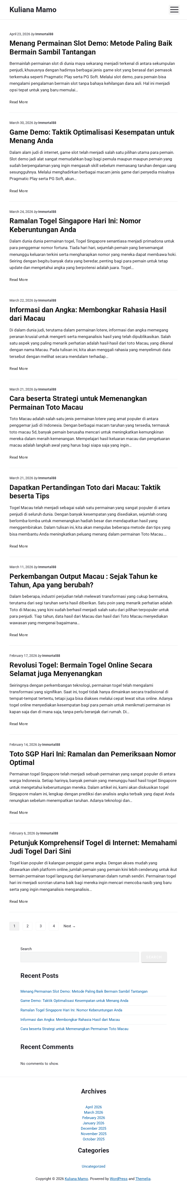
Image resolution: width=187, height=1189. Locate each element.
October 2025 (93, 1139)
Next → (70, 926)
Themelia (142, 1179)
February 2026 (93, 1118)
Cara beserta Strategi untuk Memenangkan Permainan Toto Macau (78, 402)
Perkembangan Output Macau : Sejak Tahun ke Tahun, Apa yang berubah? (83, 580)
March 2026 (93, 1112)
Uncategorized (93, 1166)
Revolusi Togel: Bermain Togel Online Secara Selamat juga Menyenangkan (80, 669)
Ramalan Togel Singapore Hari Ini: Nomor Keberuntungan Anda (75, 225)
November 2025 (93, 1134)
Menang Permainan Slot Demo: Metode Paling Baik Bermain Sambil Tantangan (90, 47)
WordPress (119, 1179)
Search (26, 949)
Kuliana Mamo (76, 1179)
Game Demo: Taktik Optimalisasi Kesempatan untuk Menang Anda (74, 1000)
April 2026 (93, 1107)
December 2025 (93, 1128)
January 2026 (93, 1123)
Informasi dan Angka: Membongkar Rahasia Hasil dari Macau (70, 1019)
